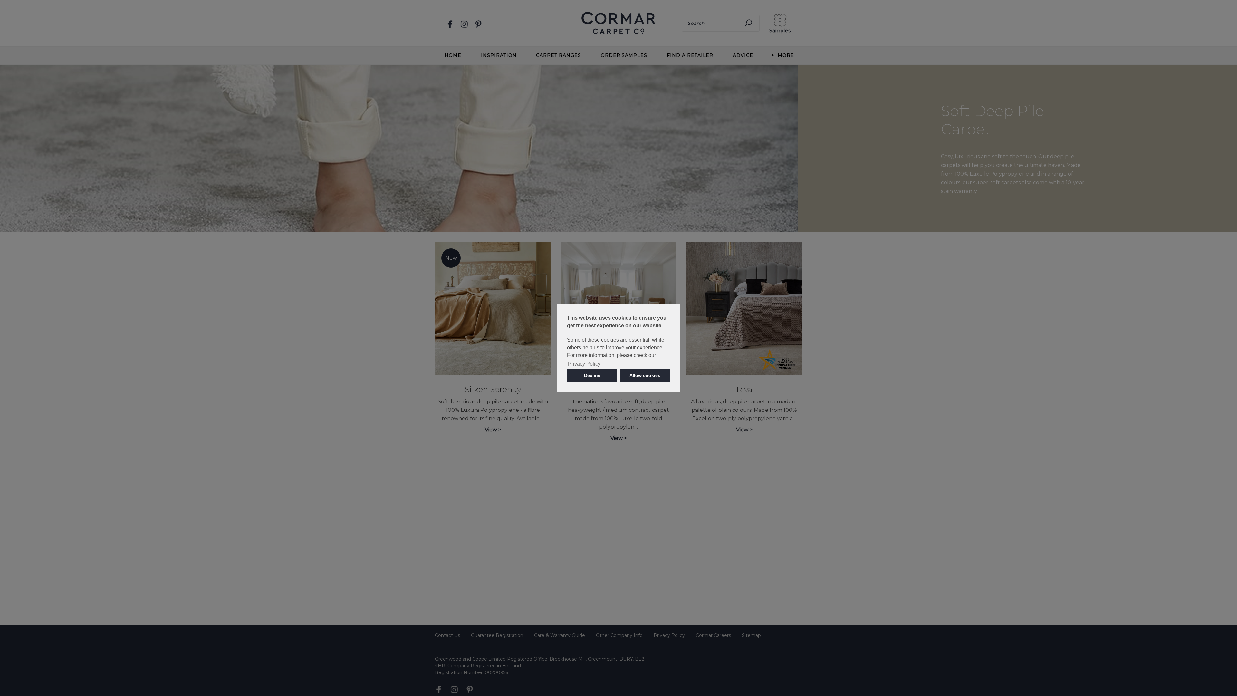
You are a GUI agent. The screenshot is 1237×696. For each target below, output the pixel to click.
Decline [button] (592, 375)
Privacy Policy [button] (584, 364)
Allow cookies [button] (644, 375)
